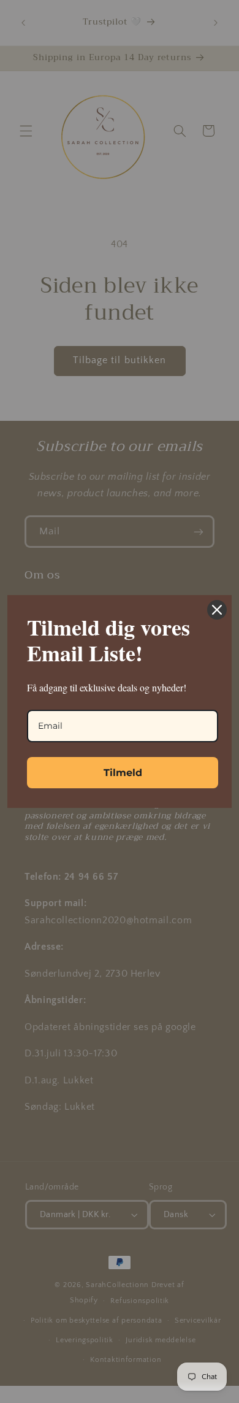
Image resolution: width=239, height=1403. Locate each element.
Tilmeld (123, 772)
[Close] (217, 610)
